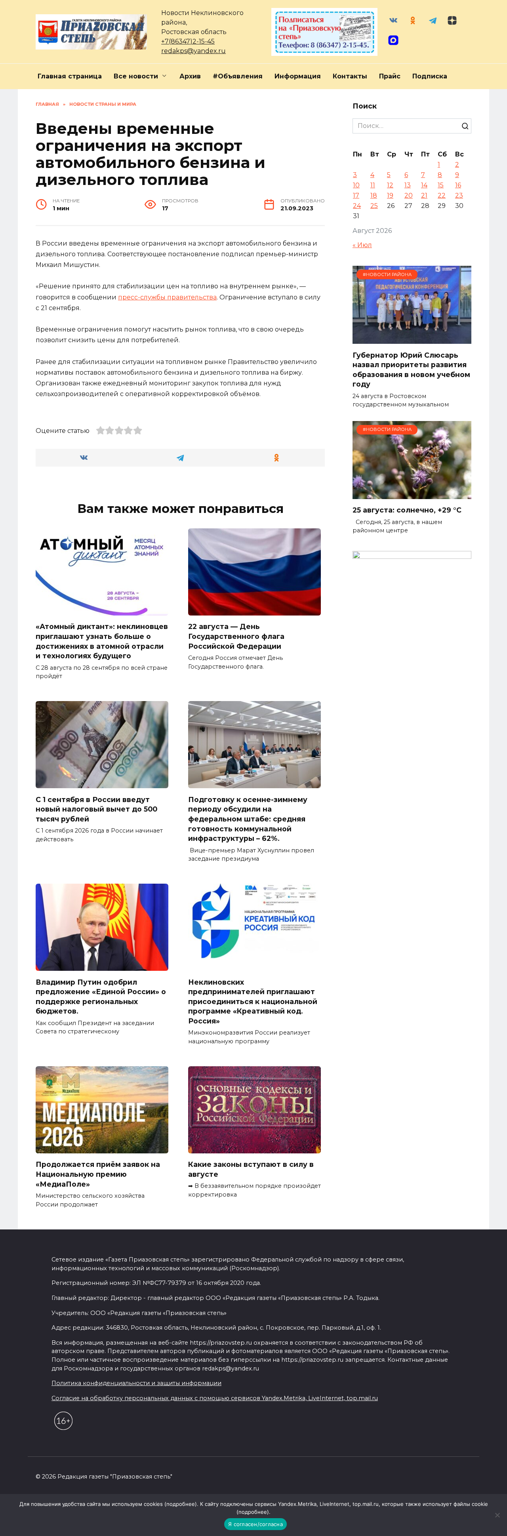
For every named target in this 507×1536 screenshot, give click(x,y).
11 (372, 185)
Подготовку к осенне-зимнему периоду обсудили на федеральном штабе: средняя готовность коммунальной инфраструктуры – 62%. (247, 818)
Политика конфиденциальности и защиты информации (136, 1383)
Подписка (429, 76)
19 (390, 195)
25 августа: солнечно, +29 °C (407, 510)
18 (373, 195)
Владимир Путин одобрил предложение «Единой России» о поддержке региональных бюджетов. (101, 996)
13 (407, 185)
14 (424, 185)
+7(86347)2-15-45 (188, 41)
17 (356, 195)
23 (459, 195)
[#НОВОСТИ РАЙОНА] (412, 339)
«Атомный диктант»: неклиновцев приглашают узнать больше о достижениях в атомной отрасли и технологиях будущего (102, 641)
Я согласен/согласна (255, 1524)
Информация (297, 76)
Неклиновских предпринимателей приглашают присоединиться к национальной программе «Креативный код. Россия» (252, 1001)
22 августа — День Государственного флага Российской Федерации (236, 636)
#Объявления (238, 76)
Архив (190, 76)
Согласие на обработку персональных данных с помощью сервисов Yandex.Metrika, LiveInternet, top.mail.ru (214, 1398)
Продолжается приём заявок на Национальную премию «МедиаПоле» (98, 1174)
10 (356, 185)
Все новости (136, 76)
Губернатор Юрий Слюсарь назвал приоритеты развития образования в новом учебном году (411, 369)
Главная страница (70, 76)
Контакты (350, 76)
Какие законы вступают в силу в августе (251, 1169)
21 (424, 195)
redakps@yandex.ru (193, 51)
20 (408, 195)
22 (442, 195)
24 (357, 206)
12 (390, 185)
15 (441, 185)
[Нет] (497, 1515)
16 (458, 185)
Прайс (389, 76)
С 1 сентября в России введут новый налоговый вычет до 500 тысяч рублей (96, 809)
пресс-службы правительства (167, 297)
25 (374, 206)
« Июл (362, 245)
